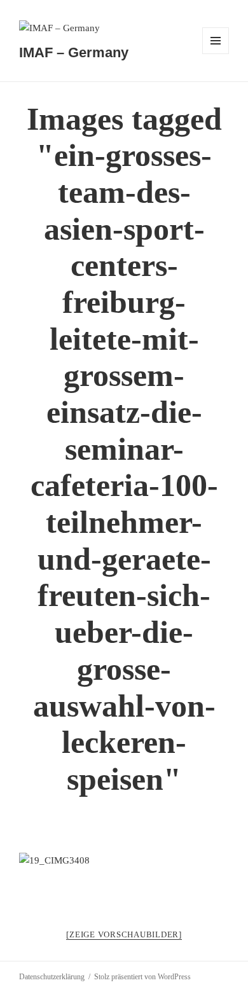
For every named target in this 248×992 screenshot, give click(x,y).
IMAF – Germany (73, 52)
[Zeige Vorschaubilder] (124, 934)
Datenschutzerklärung (52, 976)
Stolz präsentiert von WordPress (142, 976)
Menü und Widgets (216, 53)
